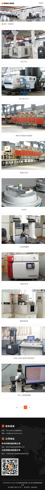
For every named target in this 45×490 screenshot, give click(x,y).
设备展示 (11, 24)
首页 (5, 24)
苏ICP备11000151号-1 (15, 487)
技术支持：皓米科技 (30, 487)
